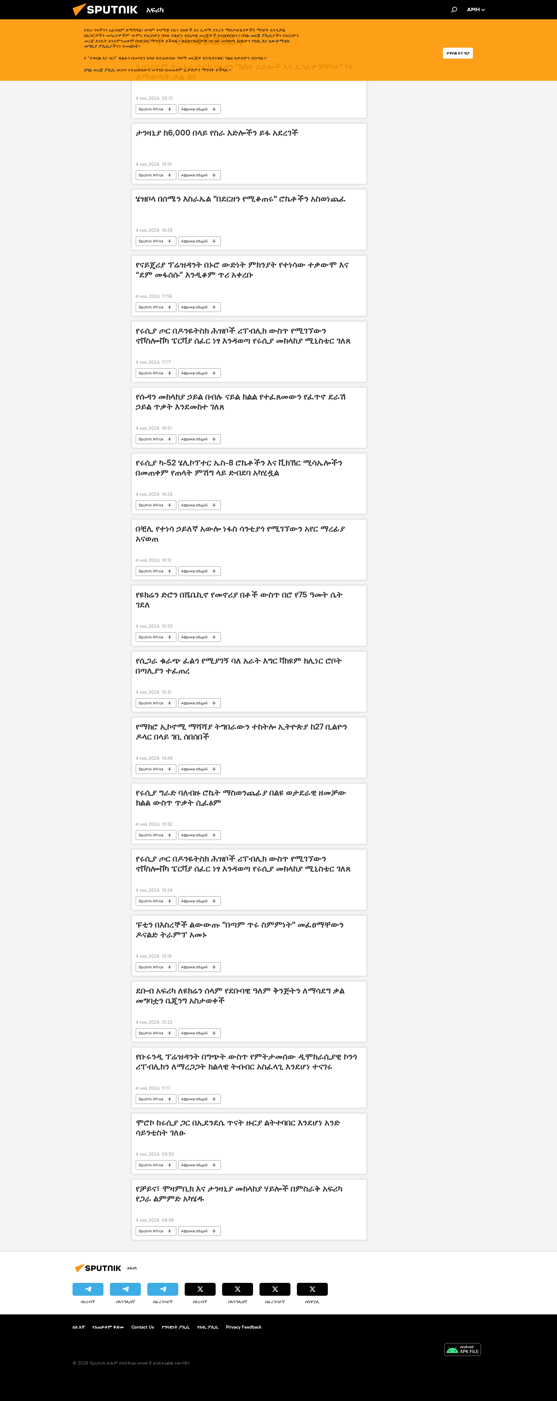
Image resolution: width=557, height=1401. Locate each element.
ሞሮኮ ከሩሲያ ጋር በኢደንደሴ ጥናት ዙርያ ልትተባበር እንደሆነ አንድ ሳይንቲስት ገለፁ (238, 1127)
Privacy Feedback (243, 1327)
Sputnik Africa (151, 109)
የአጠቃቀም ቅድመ (108, 1327)
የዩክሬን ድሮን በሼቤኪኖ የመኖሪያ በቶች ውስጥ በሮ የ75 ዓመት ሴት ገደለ (239, 599)
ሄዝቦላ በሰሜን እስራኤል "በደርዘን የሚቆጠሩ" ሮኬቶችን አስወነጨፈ (241, 198)
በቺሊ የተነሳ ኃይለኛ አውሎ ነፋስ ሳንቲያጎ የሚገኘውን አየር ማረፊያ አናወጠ (240, 533)
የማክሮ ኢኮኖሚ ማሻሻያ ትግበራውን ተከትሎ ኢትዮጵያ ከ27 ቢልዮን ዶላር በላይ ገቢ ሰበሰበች (241, 731)
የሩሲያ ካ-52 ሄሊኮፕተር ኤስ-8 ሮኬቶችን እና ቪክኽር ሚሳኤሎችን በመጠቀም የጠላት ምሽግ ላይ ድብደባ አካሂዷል (239, 467)
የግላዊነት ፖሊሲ (176, 1327)
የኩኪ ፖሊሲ (207, 1327)
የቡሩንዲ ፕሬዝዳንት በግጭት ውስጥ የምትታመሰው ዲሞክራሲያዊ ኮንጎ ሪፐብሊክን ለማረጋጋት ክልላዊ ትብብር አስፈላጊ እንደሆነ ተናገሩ (246, 1061)
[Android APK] (462, 1350)
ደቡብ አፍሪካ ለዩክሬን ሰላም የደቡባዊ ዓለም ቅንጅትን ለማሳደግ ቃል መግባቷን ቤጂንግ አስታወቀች (240, 995)
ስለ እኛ (79, 1327)
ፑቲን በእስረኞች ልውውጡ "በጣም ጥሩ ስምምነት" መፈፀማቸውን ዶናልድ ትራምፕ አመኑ (240, 929)
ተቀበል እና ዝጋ (457, 53)
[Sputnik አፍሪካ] (107, 18)
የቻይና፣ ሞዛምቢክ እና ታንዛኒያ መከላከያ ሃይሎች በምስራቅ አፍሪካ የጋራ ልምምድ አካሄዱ (239, 1193)
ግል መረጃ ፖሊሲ (100, 70)
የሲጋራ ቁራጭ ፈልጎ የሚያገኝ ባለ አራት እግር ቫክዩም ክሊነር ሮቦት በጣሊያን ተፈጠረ (239, 665)
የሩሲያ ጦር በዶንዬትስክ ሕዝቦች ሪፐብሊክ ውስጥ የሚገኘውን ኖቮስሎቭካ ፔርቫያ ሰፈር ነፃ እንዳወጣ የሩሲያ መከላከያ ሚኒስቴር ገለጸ (243, 335)
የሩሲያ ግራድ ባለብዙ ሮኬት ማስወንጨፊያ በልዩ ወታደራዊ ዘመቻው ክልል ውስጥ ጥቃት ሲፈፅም (241, 797)
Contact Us (143, 1327)
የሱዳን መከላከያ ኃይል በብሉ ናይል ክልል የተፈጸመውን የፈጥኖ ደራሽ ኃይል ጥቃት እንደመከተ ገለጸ (241, 401)
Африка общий (194, 109)
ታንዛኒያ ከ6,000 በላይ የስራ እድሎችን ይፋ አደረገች (217, 132)
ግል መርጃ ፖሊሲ (258, 35)
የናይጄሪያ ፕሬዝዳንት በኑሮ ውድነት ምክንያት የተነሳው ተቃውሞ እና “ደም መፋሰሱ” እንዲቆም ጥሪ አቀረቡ (242, 269)
